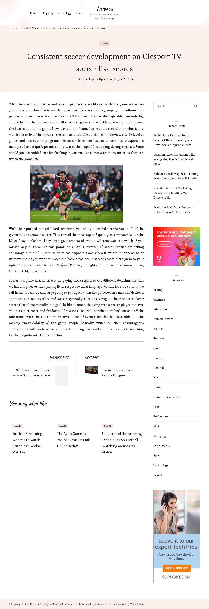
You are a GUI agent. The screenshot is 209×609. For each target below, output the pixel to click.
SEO (156, 426)
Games (157, 358)
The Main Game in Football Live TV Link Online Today (73, 440)
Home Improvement (166, 397)
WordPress (136, 604)
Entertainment (163, 319)
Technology (64, 13)
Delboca (104, 8)
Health (157, 377)
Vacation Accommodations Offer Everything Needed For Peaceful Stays (174, 159)
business (159, 299)
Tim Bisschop (86, 79)
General (158, 368)
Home (33, 13)
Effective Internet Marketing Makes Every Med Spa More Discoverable (172, 193)
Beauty (158, 290)
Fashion (158, 329)
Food (156, 348)
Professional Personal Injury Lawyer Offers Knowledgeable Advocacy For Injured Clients (173, 140)
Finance (158, 338)
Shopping (47, 13)
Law (156, 407)
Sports (104, 43)
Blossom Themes (105, 604)
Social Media (161, 446)
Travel (79, 13)
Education (160, 309)
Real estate (160, 416)
